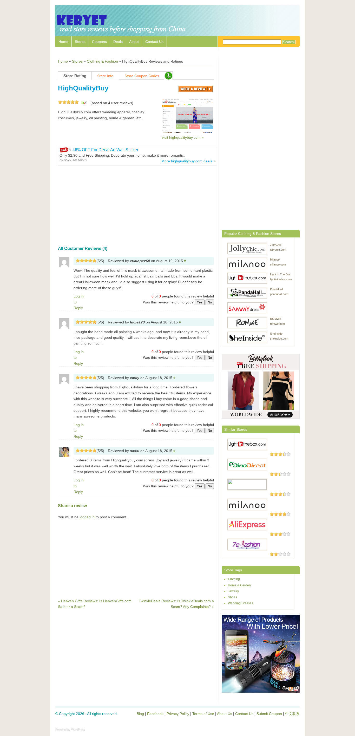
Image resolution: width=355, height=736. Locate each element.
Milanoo (275, 259)
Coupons (99, 41)
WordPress (78, 729)
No (210, 302)
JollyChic (275, 244)
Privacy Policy (178, 714)
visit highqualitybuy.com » (183, 137)
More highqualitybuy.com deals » (188, 161)
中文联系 (292, 714)
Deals (118, 41)
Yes (199, 302)
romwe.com (277, 323)
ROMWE (275, 318)
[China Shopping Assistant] (122, 34)
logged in (87, 517)
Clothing (234, 579)
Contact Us (154, 41)
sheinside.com (279, 338)
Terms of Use (203, 714)
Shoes (232, 597)
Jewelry (233, 591)
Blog (140, 714)
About (134, 41)
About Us (224, 714)
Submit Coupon (269, 714)
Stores (80, 41)
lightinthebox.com (281, 279)
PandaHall (276, 289)
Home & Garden (239, 585)
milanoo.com (278, 264)
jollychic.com (278, 249)
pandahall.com (279, 294)
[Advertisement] (136, 203)
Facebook (155, 714)
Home (63, 41)
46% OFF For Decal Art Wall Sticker (105, 150)
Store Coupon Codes (141, 76)
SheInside (276, 333)
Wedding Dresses (240, 603)
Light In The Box (280, 274)
